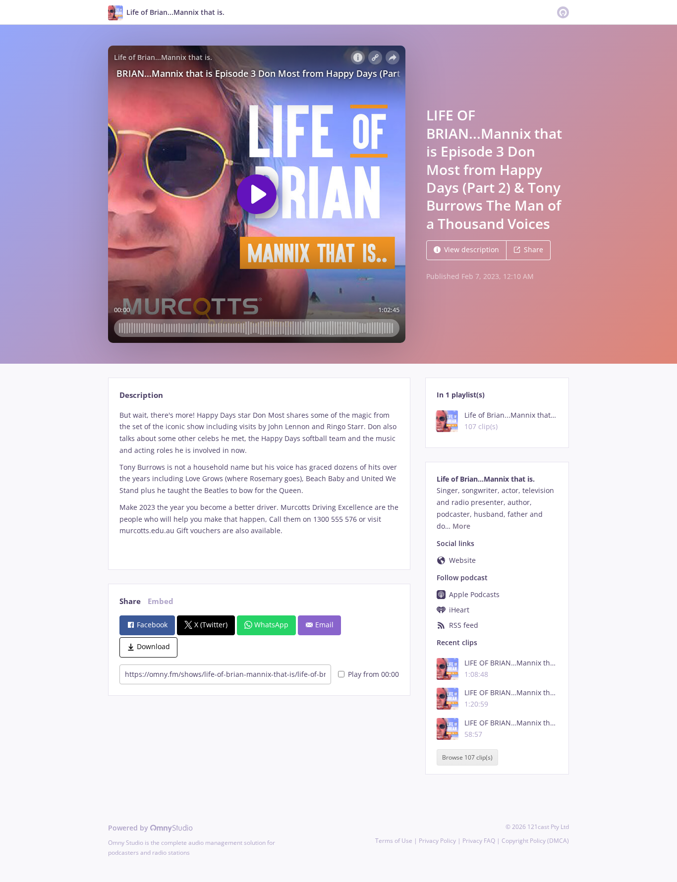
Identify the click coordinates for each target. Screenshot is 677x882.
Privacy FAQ (478, 840)
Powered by (129, 827)
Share (533, 249)
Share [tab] (130, 601)
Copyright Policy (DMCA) (535, 840)
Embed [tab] (160, 601)
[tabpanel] (258, 481)
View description (471, 249)
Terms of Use (393, 840)
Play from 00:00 (373, 674)
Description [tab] (141, 395)
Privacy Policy (437, 840)
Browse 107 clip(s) (467, 757)
